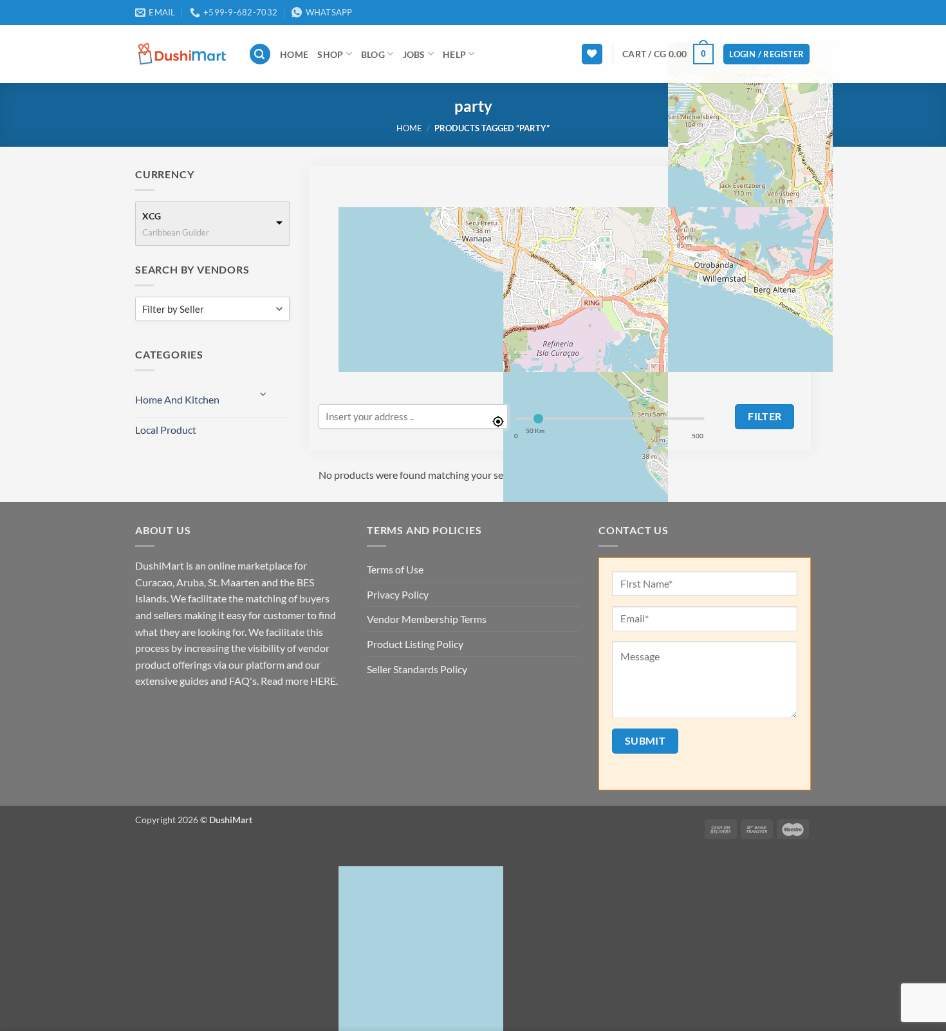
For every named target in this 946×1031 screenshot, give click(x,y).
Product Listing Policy (415, 644)
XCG (151, 215)
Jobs (414, 54)
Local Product (165, 429)
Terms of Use (395, 569)
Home (294, 54)
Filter (765, 416)
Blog (373, 54)
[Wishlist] (592, 54)
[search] (413, 416)
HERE (323, 680)
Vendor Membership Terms (427, 619)
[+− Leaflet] (560, 278)
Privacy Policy (398, 594)
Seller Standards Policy (417, 669)
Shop (330, 54)
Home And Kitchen (177, 399)
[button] (260, 54)
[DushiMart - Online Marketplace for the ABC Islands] (182, 54)
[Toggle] (264, 394)
